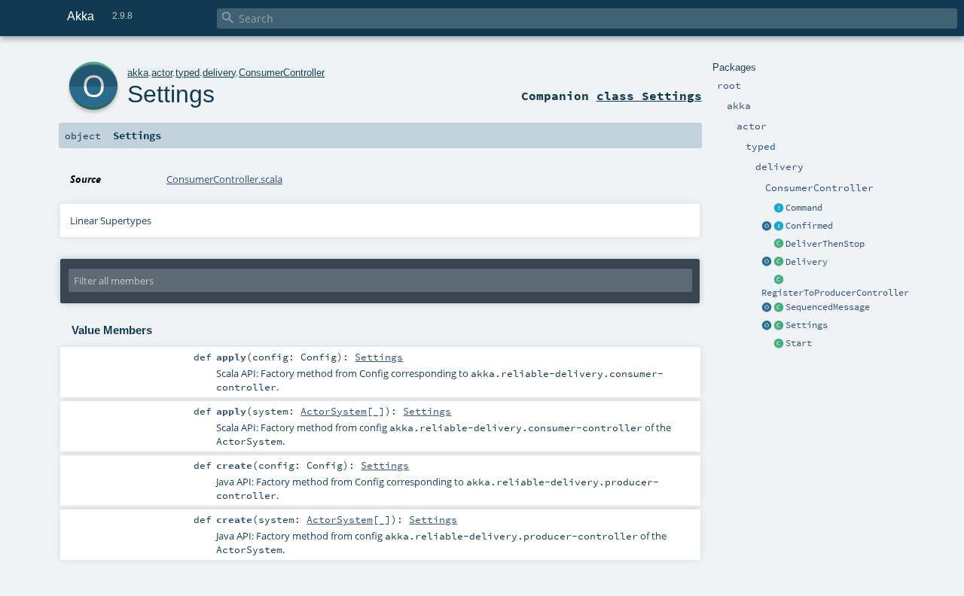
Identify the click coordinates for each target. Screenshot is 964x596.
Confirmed (809, 225)
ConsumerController (282, 72)
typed (187, 72)
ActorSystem (333, 411)
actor (161, 72)
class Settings (649, 95)
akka (137, 72)
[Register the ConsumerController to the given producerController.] (779, 281)
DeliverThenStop (825, 244)
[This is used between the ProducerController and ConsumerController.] (779, 308)
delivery (219, 72)
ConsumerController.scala (224, 179)
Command (804, 207)
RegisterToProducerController (835, 292)
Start (799, 343)
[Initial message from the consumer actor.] (779, 344)
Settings (807, 325)
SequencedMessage (828, 307)
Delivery (807, 262)
